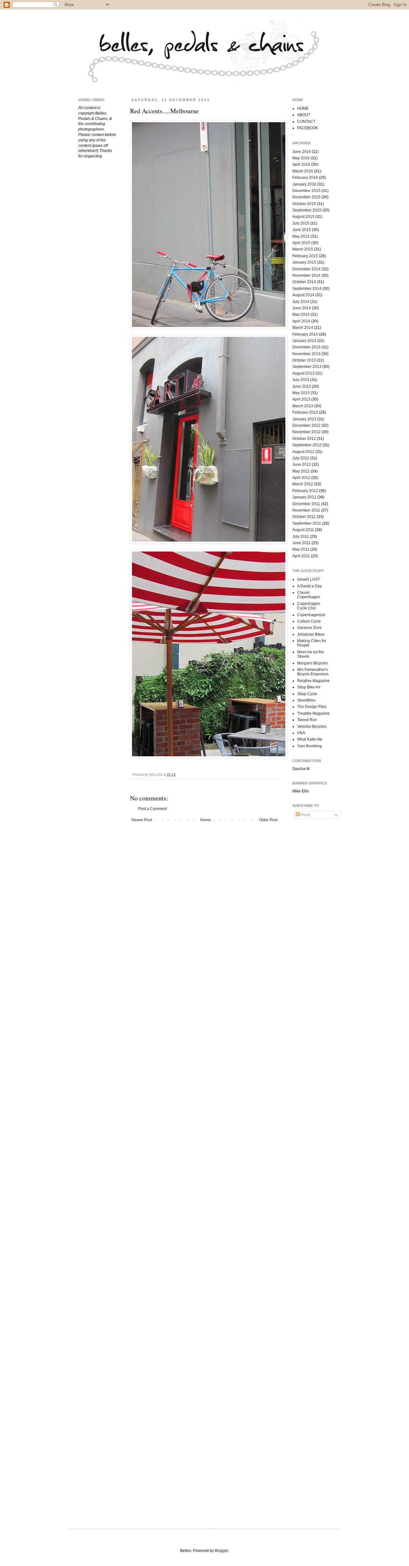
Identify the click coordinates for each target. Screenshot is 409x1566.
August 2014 (303, 295)
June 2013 (301, 386)
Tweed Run (307, 720)
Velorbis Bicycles (312, 726)
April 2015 (301, 243)
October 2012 (304, 438)
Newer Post (142, 820)
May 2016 (301, 158)
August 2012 (303, 451)
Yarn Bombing (309, 746)
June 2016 (301, 151)
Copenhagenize (311, 615)
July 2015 (300, 223)
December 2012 (306, 425)
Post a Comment (152, 809)
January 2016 (304, 184)
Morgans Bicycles (312, 663)
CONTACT (306, 121)
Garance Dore (309, 627)
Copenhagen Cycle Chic (308, 605)
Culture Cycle (309, 621)
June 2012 (301, 464)
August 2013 (303, 373)
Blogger (221, 1550)
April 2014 (301, 321)
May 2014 (301, 314)
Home (205, 820)
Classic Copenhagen (308, 594)
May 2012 (301, 471)
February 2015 (305, 256)
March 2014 (302, 327)
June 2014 (301, 308)
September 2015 (306, 210)
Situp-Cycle (307, 694)
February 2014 (305, 334)
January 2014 (304, 340)
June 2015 (301, 229)
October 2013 (304, 360)
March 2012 (302, 484)
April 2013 (301, 399)
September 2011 (306, 523)
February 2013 (305, 412)
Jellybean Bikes (311, 634)
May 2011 (300, 549)
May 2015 (301, 236)
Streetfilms (306, 700)
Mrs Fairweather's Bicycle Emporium (312, 671)
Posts (305, 815)
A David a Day (309, 586)
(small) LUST (308, 579)
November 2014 (306, 275)
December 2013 (306, 347)
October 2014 (304, 282)
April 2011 (301, 556)
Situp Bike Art (308, 687)
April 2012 (301, 477)
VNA (301, 733)
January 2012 (304, 497)
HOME (303, 108)
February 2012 (305, 491)
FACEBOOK (307, 128)
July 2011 (300, 536)
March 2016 (302, 171)
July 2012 (300, 458)
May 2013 (301, 393)
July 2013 (300, 380)
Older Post (268, 820)
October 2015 (304, 204)
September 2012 (306, 445)
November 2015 (306, 197)
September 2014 (306, 288)
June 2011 (301, 543)
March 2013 (302, 406)
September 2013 (306, 366)
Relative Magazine (313, 681)
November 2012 (306, 432)
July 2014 (300, 301)
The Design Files (312, 706)
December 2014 (306, 269)
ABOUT (303, 115)
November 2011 (306, 510)
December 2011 (306, 504)
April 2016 (301, 164)
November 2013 (306, 354)
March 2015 (302, 249)
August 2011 (303, 530)
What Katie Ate (309, 739)
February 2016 (305, 177)
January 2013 (304, 419)
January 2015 (304, 262)
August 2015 (303, 216)
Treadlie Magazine (313, 713)
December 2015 (306, 190)
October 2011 (304, 516)
